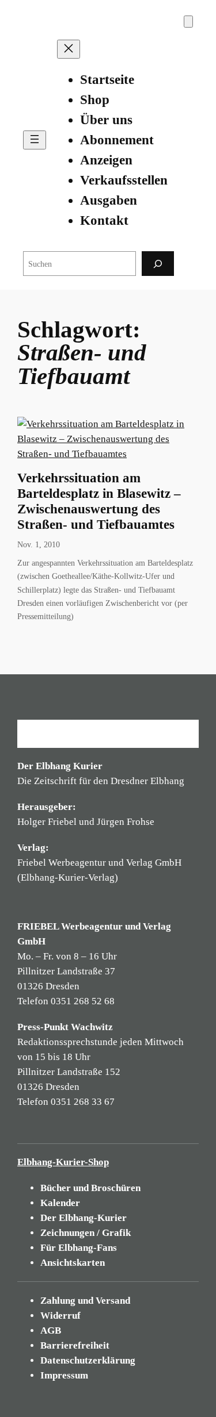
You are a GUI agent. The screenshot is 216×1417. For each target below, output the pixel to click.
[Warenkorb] (188, 22)
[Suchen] (158, 263)
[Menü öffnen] (34, 139)
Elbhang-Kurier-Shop (63, 1162)
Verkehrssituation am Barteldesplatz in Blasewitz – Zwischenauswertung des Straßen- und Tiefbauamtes (99, 501)
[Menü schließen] (68, 49)
